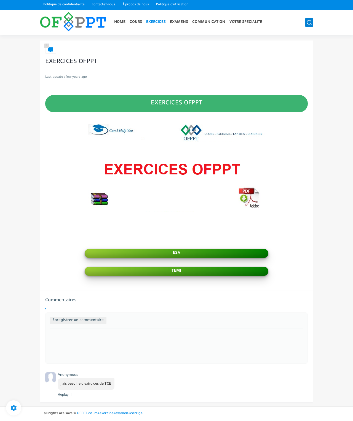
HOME (119, 22)
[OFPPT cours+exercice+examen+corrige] (74, 22)
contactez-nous (103, 5)
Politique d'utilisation (172, 5)
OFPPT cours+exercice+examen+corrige (110, 413)
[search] (309, 22)
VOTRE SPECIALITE (245, 22)
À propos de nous (135, 5)
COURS (136, 22)
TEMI (176, 271)
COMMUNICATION (208, 22)
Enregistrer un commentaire (78, 320)
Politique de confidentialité (64, 5)
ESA (176, 253)
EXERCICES (156, 22)
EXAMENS (179, 22)
